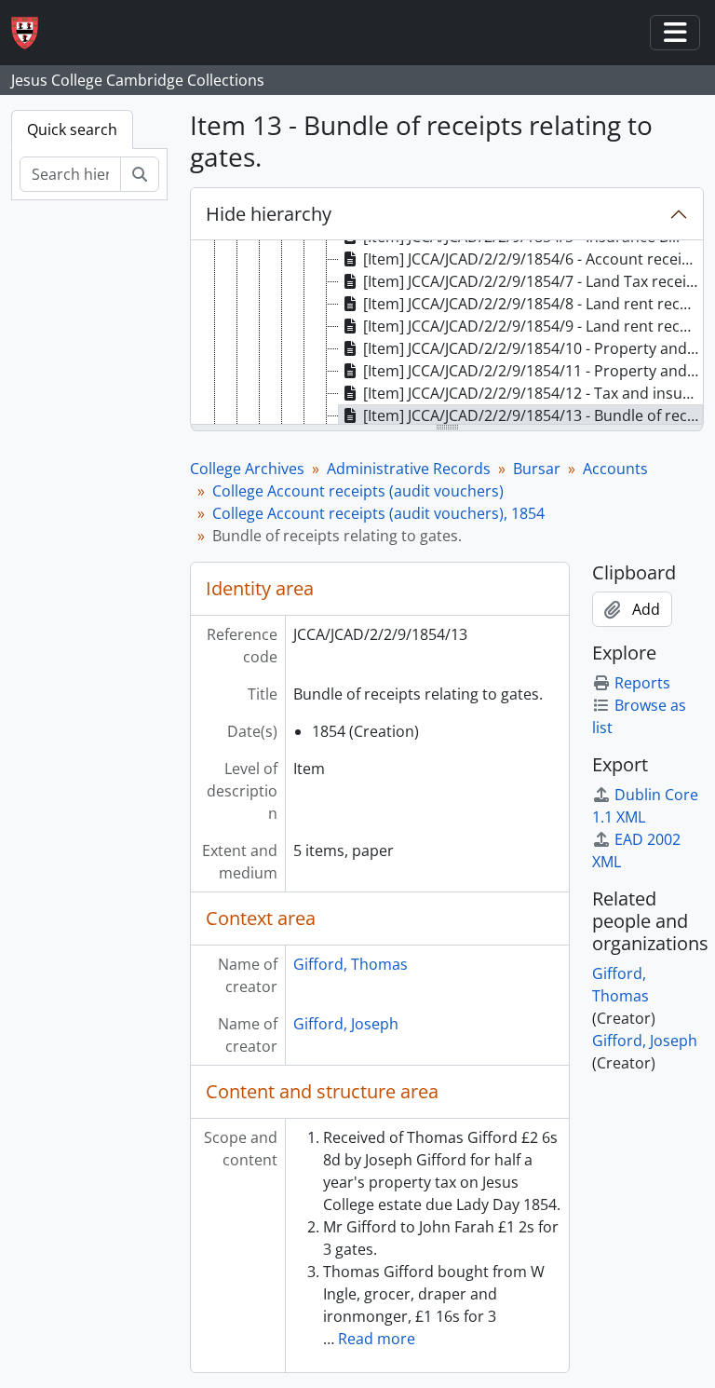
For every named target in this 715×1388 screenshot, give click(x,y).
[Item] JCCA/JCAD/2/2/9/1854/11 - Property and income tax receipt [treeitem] (533, 371)
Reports (642, 683)
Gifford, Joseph (345, 1024)
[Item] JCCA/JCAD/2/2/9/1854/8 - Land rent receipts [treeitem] (533, 303)
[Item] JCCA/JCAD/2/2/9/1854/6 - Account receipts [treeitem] (533, 259)
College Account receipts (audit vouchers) (358, 491)
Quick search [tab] (72, 129)
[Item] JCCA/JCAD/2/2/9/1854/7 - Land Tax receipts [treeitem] (533, 281)
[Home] (32, 33)
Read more (376, 1338)
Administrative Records (409, 468)
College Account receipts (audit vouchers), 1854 (378, 513)
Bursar (536, 468)
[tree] (447, 333)
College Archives (247, 468)
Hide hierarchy (268, 213)
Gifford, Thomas (350, 964)
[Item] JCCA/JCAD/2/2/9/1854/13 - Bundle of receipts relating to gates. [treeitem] (533, 415)
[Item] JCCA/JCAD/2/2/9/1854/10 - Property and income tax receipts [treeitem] (533, 348)
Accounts (615, 468)
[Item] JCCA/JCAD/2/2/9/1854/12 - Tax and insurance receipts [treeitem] (533, 393)
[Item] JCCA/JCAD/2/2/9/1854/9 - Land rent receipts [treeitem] (533, 326)
